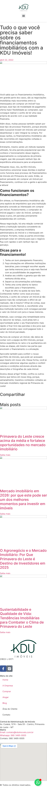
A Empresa (8, 685)
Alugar (6, 697)
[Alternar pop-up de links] (37, 782)
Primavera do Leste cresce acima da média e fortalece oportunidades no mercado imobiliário (22, 442)
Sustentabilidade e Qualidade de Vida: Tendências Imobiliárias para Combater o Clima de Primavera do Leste (22, 618)
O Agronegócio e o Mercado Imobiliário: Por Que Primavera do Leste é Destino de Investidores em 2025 (23, 559)
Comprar (7, 691)
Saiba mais (5, 455)
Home (5, 679)
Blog (5, 703)
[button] (23, 16)
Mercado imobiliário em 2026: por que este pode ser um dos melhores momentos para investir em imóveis (23, 499)
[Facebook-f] (3, 668)
